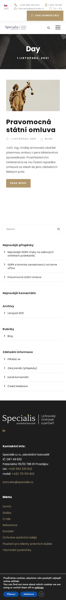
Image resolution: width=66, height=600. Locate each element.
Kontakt (8, 531)
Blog (49, 138)
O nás (7, 519)
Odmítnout (29, 594)
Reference (10, 525)
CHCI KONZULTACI (47, 15)
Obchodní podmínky (17, 550)
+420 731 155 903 (23, 474)
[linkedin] (4, 430)
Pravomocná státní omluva (31, 125)
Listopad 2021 (16, 313)
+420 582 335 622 (29, 5)
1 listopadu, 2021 (23, 138)
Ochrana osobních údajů (20, 537)
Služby (7, 513)
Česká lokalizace (18, 386)
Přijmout (11, 594)
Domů (7, 506)
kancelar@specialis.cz (31, 8)
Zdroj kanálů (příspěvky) (22, 368)
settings (38, 587)
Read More (18, 183)
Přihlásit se (14, 359)
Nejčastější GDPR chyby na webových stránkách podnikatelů (31, 253)
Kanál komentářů (18, 377)
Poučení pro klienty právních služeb (27, 544)
